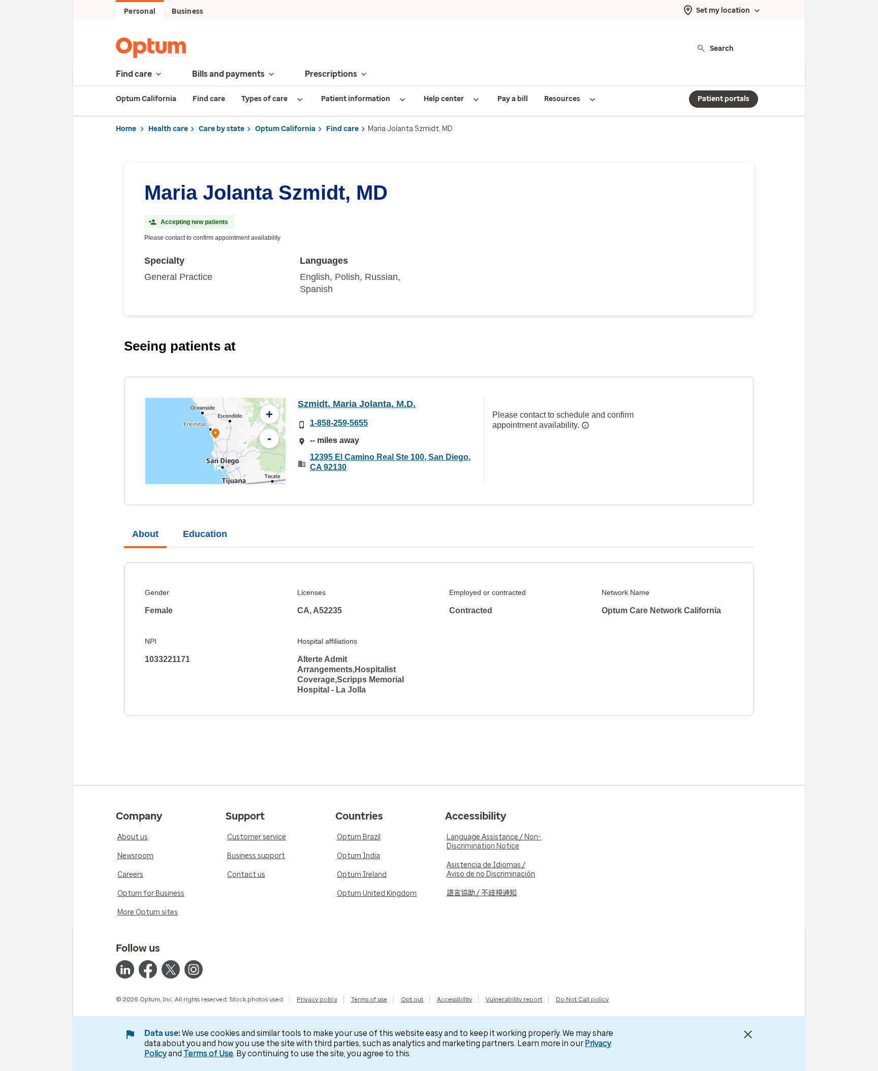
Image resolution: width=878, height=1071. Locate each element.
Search (722, 48)
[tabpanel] (439, 639)
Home (126, 128)
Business (187, 11)
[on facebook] (148, 969)
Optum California (285, 128)
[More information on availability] (585, 425)
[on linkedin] (125, 969)
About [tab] (145, 534)
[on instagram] (193, 969)
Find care (342, 128)
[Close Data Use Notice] (748, 1034)
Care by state (221, 128)
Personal (139, 11)
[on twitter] (171, 969)
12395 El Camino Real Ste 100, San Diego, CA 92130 (390, 462)
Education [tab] (205, 534)
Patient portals (723, 98)
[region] (215, 441)
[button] (215, 435)
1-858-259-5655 (339, 423)
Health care (168, 128)
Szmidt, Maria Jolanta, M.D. (357, 404)
